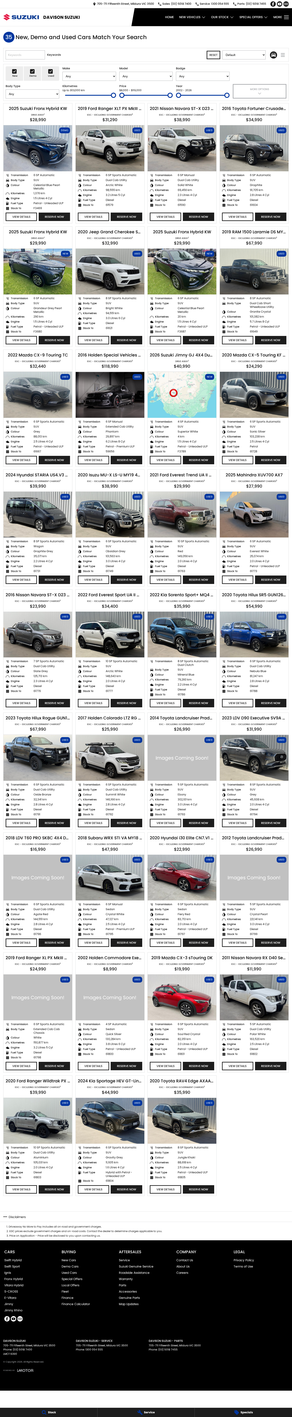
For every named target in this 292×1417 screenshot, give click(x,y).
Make (66, 68)
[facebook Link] (273, 4)
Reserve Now (54, 217)
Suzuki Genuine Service (136, 1266)
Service (124, 1260)
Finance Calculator (76, 1304)
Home (169, 17)
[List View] (282, 55)
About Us (183, 1266)
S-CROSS (11, 1291)
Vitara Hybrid (13, 1285)
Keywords (54, 55)
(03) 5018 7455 (168, 1349)
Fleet (65, 1291)
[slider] (113, 95)
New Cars (69, 1260)
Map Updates (129, 1304)
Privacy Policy (244, 1260)
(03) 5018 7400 (22, 1349)
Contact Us (184, 1260)
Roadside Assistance (134, 1273)
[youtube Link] (279, 4)
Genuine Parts (129, 1298)
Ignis (7, 1273)
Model (123, 68)
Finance (67, 1298)
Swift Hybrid (13, 1260)
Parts (122, 1285)
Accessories (128, 1291)
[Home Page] (21, 17)
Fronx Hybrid (13, 1279)
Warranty (126, 1279)
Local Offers (70, 1285)
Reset (213, 55)
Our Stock (220, 17)
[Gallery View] (273, 55)
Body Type (13, 86)
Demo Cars (70, 1266)
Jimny (8, 1304)
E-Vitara (10, 1298)
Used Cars (69, 1273)
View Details (21, 217)
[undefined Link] (286, 4)
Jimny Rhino (13, 1310)
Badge (180, 68)
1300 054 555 (94, 1349)
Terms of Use (243, 1266)
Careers (182, 1273)
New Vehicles (189, 17)
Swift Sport (12, 1266)
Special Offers (251, 17)
